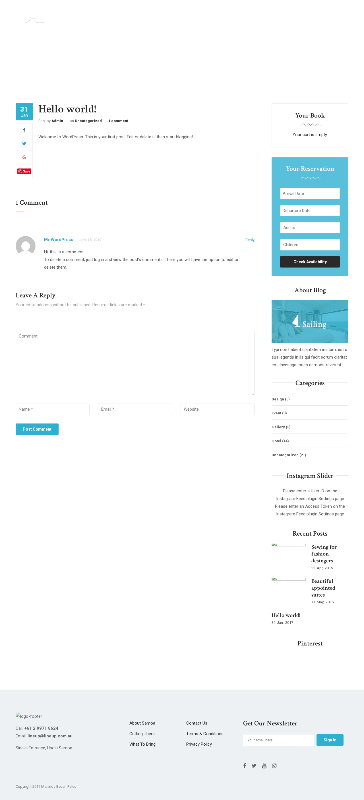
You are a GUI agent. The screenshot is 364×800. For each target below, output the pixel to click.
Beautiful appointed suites (323, 588)
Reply (250, 240)
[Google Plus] (24, 157)
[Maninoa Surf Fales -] (35, 19)
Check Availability (310, 262)
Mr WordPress (58, 239)
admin (57, 121)
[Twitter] (24, 143)
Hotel (276, 441)
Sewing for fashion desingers (324, 553)
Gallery (278, 427)
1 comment (118, 121)
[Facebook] (24, 130)
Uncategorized (88, 121)
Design (278, 399)
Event (276, 413)
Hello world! (286, 615)
